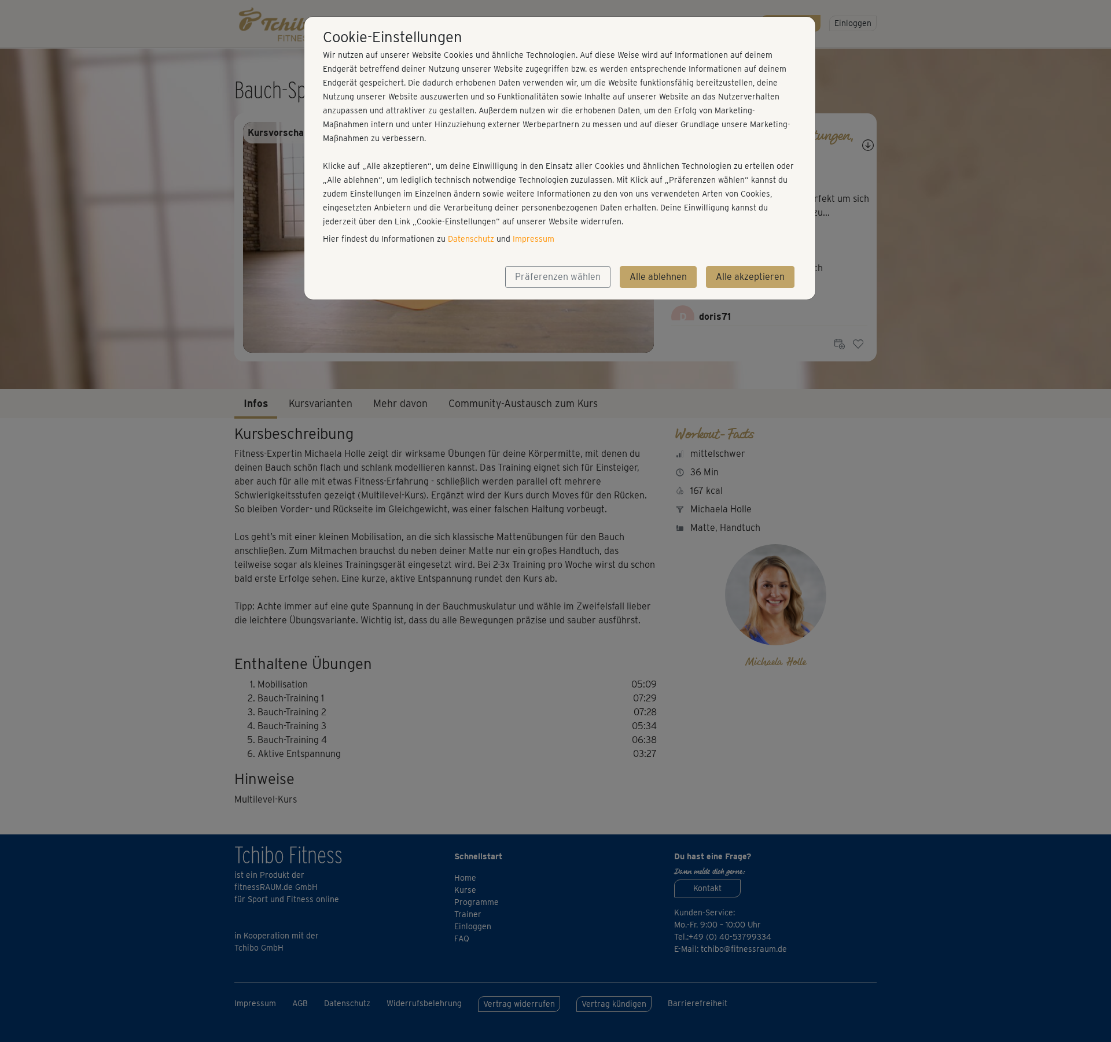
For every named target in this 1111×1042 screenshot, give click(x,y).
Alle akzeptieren (750, 276)
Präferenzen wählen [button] (558, 276)
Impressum (533, 238)
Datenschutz (471, 238)
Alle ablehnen (658, 276)
